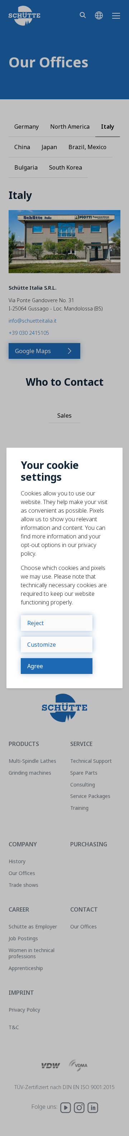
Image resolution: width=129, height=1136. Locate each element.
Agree (35, 666)
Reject (35, 623)
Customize (41, 644)
